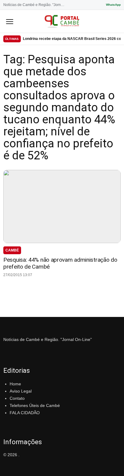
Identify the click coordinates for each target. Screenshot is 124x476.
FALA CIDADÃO (25, 412)
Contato (17, 398)
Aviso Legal (21, 391)
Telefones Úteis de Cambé (35, 405)
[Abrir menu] (9, 21)
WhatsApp (113, 4)
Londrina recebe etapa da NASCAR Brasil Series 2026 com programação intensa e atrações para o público (72, 39)
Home (15, 383)
